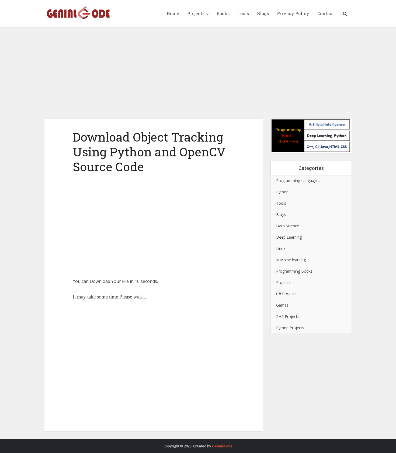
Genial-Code (222, 446)
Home (172, 13)
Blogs (263, 13)
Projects (195, 13)
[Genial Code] (78, 12)
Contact (325, 13)
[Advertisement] (198, 73)
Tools (243, 13)
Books (223, 13)
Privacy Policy (293, 13)
